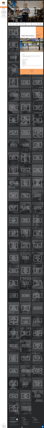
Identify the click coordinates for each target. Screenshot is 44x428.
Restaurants (3, 8)
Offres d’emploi (4, 15)
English (3, 423)
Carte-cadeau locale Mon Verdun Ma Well (3, 12)
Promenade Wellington (3, 3)
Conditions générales (12, 422)
